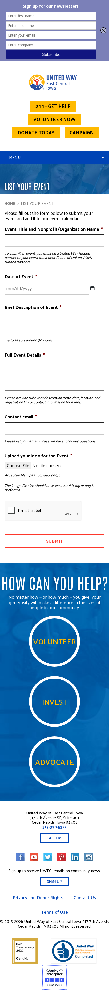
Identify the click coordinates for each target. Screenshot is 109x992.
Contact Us (85, 897)
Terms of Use (54, 912)
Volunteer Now (54, 119)
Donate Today (36, 132)
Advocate (54, 761)
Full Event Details (25, 354)
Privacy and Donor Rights (38, 897)
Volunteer (54, 641)
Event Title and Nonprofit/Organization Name (54, 229)
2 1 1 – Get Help (53, 106)
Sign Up (54, 881)
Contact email (21, 416)
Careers (54, 837)
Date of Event (21, 276)
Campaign (82, 132)
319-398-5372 (54, 826)
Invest (54, 701)
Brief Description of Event (33, 307)
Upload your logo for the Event (38, 455)
